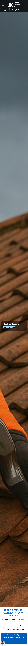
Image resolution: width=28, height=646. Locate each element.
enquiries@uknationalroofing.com (15, 11)
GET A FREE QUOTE (9, 327)
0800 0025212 (15, 9)
